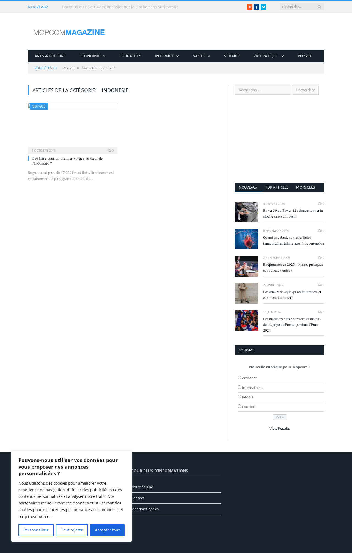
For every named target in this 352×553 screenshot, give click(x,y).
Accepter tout (107, 530)
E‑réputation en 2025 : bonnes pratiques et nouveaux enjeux (293, 267)
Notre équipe (142, 486)
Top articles (276, 187)
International (252, 387)
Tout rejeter (72, 530)
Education (130, 55)
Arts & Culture (50, 55)
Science (232, 55)
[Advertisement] (279, 138)
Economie (89, 55)
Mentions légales (145, 508)
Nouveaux (248, 187)
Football (248, 406)
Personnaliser (36, 530)
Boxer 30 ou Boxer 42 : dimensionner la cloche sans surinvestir (293, 213)
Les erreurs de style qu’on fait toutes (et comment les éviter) (292, 294)
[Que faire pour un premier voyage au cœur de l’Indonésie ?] (72, 126)
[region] (71, 496)
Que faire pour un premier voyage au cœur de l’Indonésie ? (67, 160)
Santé (199, 55)
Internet (164, 55)
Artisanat (249, 377)
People (247, 396)
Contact (137, 497)
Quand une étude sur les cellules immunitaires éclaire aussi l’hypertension (125, 6)
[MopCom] (69, 31)
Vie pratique (266, 55)
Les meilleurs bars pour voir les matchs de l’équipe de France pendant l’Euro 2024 (292, 324)
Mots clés (305, 187)
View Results (280, 428)
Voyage (305, 55)
